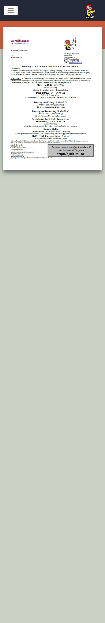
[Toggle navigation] (11, 10)
